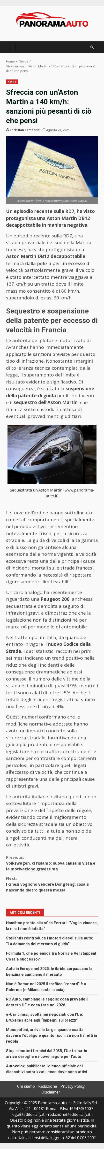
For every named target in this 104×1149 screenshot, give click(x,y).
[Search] (92, 47)
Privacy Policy (72, 1086)
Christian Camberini (25, 130)
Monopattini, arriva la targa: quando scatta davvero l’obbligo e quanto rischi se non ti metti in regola (51, 1035)
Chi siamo (26, 1086)
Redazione (47, 1086)
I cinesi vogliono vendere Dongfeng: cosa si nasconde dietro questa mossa (47, 884)
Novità (11, 81)
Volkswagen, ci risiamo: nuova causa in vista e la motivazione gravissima (50, 863)
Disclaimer (50, 1092)
